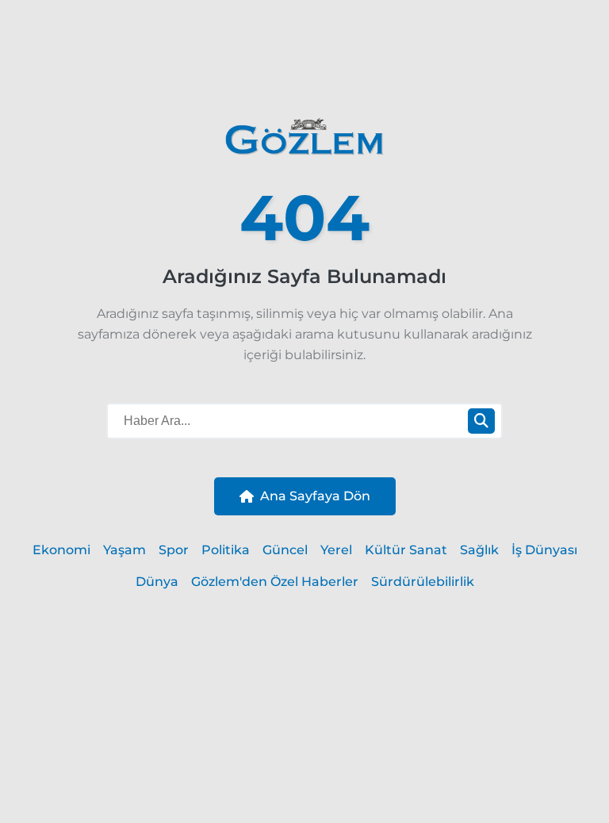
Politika (225, 549)
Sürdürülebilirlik (422, 581)
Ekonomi (61, 549)
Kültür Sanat (406, 549)
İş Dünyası (544, 549)
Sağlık (479, 549)
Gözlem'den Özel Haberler (274, 581)
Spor (174, 549)
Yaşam (124, 549)
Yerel (336, 549)
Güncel (285, 549)
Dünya (157, 581)
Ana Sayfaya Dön (315, 495)
